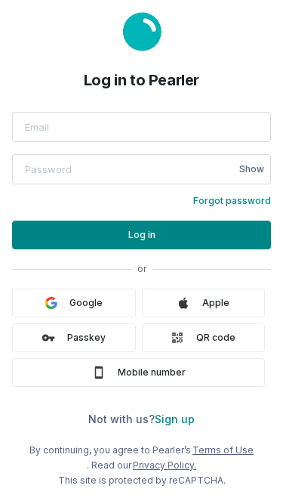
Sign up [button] (175, 419)
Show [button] (251, 169)
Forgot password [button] (232, 200)
